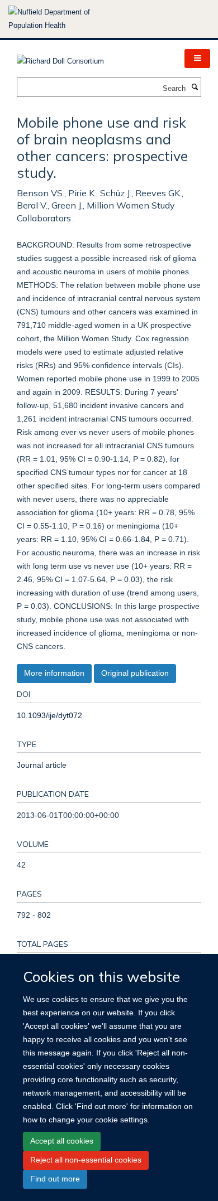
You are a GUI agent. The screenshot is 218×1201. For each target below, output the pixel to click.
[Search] (194, 87)
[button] (197, 58)
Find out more (55, 1178)
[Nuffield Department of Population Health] (64, 19)
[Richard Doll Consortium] (60, 58)
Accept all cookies (61, 1140)
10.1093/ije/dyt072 (49, 715)
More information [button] (54, 673)
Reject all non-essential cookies (85, 1159)
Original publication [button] (135, 673)
